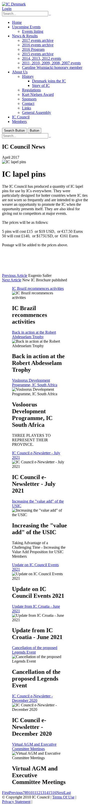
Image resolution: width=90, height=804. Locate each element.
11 (34, 792)
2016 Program (33, 49)
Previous (16, 792)
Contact (28, 103)
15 (50, 792)
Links (26, 108)
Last (67, 792)
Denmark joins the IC (49, 81)
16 (54, 792)
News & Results (25, 36)
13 (42, 792)
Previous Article (14, 275)
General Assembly (36, 112)
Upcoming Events (26, 27)
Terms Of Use (63, 797)
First (5, 792)
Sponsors (29, 99)
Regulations (31, 90)
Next (60, 792)
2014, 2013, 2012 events (41, 58)
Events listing (32, 31)
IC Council (21, 117)
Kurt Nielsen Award (38, 94)
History (28, 76)
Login (7, 9)
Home (17, 22)
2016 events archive (38, 45)
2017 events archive (38, 40)
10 (31, 792)
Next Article (11, 280)
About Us (20, 72)
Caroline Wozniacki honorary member (52, 67)
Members (19, 121)
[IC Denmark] (14, 4)
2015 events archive (38, 54)
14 (46, 792)
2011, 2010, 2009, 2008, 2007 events (51, 63)
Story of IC (41, 85)
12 (38, 792)
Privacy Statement (16, 801)
